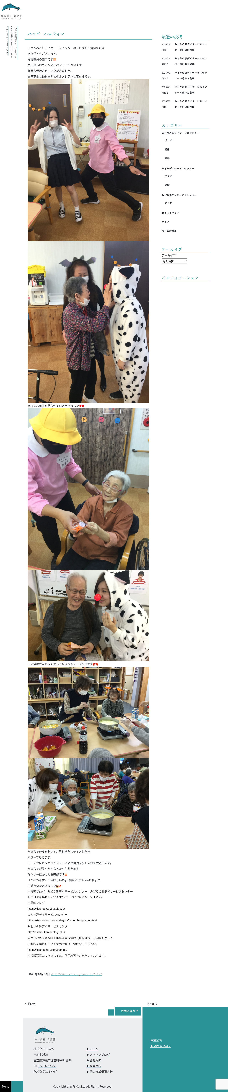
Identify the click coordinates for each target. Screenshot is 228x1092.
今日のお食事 (169, 231)
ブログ (98, 974)
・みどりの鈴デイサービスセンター (15, 43)
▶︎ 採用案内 (93, 1066)
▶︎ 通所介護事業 (160, 1046)
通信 (167, 149)
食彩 (167, 158)
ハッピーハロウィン (46, 34)
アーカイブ (169, 255)
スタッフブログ (87, 974)
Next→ (152, 1003)
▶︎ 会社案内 (93, 1061)
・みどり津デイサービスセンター (11, 42)
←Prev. (30, 1003)
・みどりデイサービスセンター (7, 40)
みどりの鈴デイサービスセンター (180, 133)
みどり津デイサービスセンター (179, 195)
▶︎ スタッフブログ (98, 1055)
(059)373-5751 (47, 1066)
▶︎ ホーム (92, 1049)
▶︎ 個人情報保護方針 (99, 1072)
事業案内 (156, 1041)
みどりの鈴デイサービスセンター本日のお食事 (191, 47)
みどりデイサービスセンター (65, 974)
